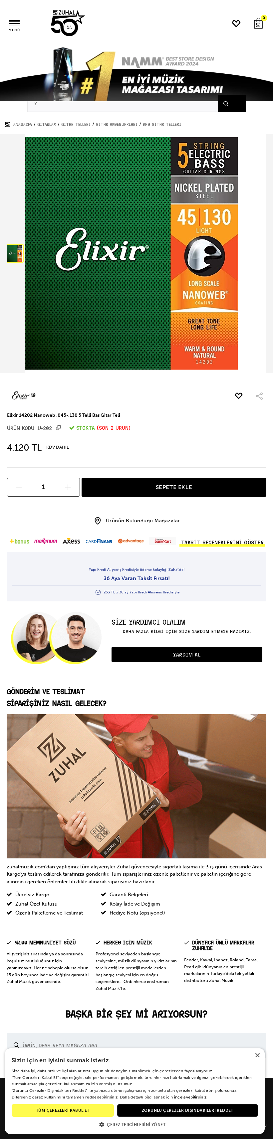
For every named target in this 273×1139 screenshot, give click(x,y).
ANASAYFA (22, 125)
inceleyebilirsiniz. (191, 1097)
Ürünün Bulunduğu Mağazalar (143, 520)
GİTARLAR (46, 125)
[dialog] (135, 1091)
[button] (14, 253)
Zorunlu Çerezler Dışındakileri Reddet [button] (187, 1110)
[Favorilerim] (236, 23)
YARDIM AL (187, 654)
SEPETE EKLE (174, 487)
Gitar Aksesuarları (116, 125)
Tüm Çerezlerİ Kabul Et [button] (63, 1110)
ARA (234, 103)
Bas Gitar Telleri (162, 125)
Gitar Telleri (76, 125)
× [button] (257, 1055)
